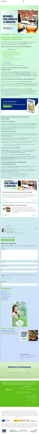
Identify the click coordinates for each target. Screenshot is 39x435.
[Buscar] (36, 284)
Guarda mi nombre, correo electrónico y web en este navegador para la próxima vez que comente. (18, 275)
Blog (2, 292)
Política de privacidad (20, 392)
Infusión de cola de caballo (8, 58)
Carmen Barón (9, 228)
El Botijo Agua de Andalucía (17, 229)
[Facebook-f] (23, 386)
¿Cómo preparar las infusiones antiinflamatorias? (11, 59)
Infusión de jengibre (7, 55)
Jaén (33, 388)
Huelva (35, 389)
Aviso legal (27, 391)
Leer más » (21, 359)
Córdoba (26, 388)
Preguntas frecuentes (29, 392)
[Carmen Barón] (4, 232)
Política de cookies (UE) (21, 391)
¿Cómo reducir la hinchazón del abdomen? (10, 53)
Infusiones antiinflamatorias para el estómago (11, 54)
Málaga (23, 388)
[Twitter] (35, 8)
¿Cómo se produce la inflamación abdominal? (11, 52)
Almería (32, 389)
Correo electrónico (5, 265)
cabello (16, 158)
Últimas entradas (8, 226)
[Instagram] (31, 8)
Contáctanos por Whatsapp (32, 400)
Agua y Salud (4, 291)
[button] (23, 1)
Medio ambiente (5, 293)
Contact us (35, 402)
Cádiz (35, 388)
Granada (29, 388)
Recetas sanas (4, 296)
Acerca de (3, 226)
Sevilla (29, 389)
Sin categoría (4, 299)
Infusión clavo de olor (25, 354)
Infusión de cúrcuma (7, 57)
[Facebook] (29, 8)
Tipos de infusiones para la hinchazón (9, 51)
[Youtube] (37, 8)
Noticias (3, 295)
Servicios (3, 298)
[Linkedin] (33, 8)
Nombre (3, 261)
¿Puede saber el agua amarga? (7, 330)
